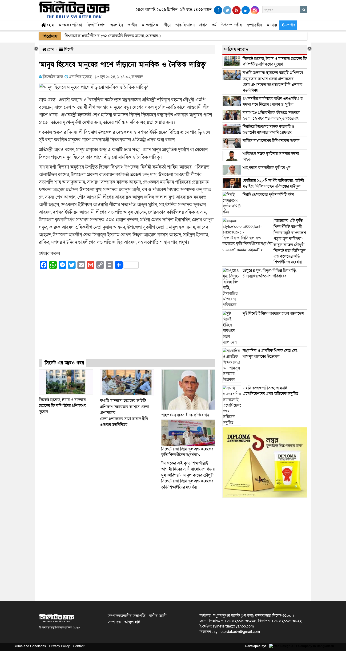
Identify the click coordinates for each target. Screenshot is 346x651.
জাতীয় (132, 25)
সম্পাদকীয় (254, 25)
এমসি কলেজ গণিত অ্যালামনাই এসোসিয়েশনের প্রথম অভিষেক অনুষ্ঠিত (270, 390)
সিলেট (68, 49)
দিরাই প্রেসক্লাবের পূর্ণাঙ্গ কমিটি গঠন (268, 194)
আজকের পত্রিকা (70, 25)
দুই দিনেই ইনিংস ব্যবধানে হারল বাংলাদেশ (273, 313)
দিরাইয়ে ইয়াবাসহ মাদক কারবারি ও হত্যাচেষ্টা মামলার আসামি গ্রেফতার (268, 129)
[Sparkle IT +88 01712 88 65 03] (300, 646)
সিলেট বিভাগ (96, 25)
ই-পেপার (288, 25)
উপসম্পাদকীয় (231, 25)
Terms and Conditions (29, 646)
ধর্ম (214, 25)
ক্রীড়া (167, 25)
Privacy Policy (59, 646)
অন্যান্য (272, 25)
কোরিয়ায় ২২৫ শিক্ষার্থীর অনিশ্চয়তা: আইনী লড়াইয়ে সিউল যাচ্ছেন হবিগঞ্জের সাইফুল (273, 183)
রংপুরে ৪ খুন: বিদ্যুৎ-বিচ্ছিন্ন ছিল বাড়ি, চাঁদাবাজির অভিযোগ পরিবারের (270, 273)
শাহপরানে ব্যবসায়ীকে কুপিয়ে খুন (185, 415)
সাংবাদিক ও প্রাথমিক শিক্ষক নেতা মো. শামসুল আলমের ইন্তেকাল (270, 353)
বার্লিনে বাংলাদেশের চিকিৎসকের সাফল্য (271, 140)
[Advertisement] (127, 318)
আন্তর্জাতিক (150, 25)
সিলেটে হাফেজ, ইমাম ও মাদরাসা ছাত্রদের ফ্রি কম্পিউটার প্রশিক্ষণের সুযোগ (62, 405)
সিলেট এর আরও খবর (64, 363)
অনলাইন (116, 25)
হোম (50, 25)
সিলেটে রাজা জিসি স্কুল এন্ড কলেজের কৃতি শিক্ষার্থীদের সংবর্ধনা (188, 475)
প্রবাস (203, 25)
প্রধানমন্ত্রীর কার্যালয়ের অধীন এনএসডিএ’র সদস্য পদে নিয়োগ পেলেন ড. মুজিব (272, 101)
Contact (78, 646)
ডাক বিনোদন (185, 25)
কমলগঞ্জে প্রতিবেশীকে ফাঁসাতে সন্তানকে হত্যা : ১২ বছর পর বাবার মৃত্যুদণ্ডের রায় (271, 115)
